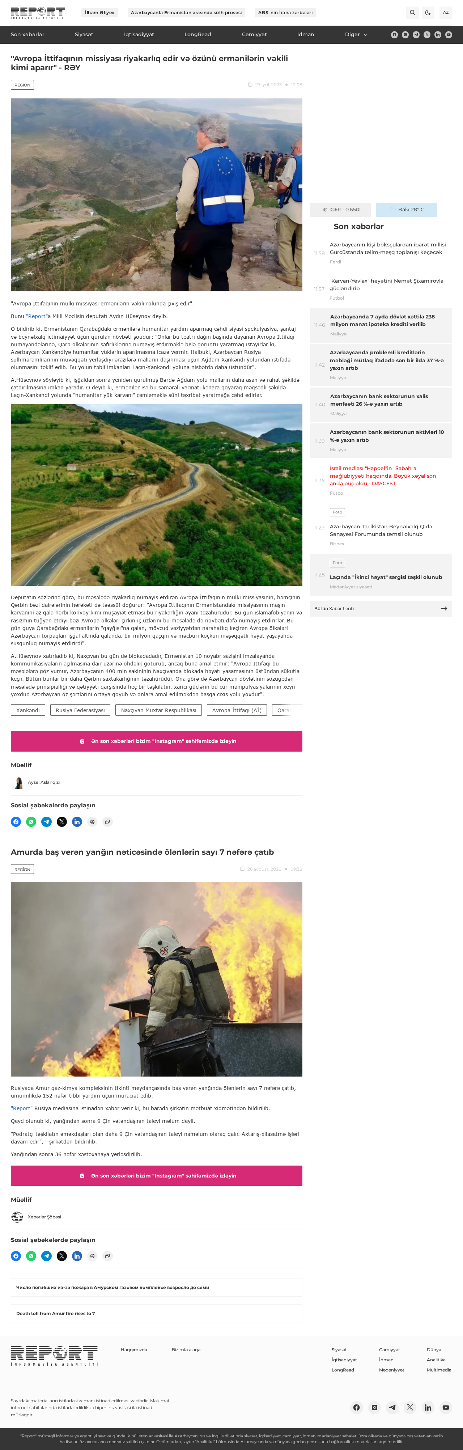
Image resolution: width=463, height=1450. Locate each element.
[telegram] (416, 34)
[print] (92, 822)
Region (22, 85)
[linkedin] (437, 34)
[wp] (31, 822)
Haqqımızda (134, 1349)
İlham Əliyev (100, 12)
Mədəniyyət (391, 1370)
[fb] (394, 34)
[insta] (405, 34)
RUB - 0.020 (345, 209)
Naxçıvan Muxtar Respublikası (158, 710)
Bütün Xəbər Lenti (334, 608)
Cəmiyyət (389, 1349)
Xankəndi (28, 710)
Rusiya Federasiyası (80, 710)
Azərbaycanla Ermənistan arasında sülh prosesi (186, 12)
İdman (386, 1359)
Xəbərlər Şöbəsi (44, 1216)
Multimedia (439, 1370)
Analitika (436, 1359)
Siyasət (339, 1349)
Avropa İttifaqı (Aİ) (237, 710)
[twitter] (427, 34)
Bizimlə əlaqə (186, 1349)
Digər (352, 34)
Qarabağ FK (292, 710)
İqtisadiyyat (344, 1359)
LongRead (343, 1370)
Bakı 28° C (411, 209)
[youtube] (448, 34)
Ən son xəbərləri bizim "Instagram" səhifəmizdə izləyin (164, 741)
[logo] (38, 13)
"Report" (37, 316)
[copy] (107, 822)
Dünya (434, 1349)
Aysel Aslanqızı (44, 782)
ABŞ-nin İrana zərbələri (285, 12)
